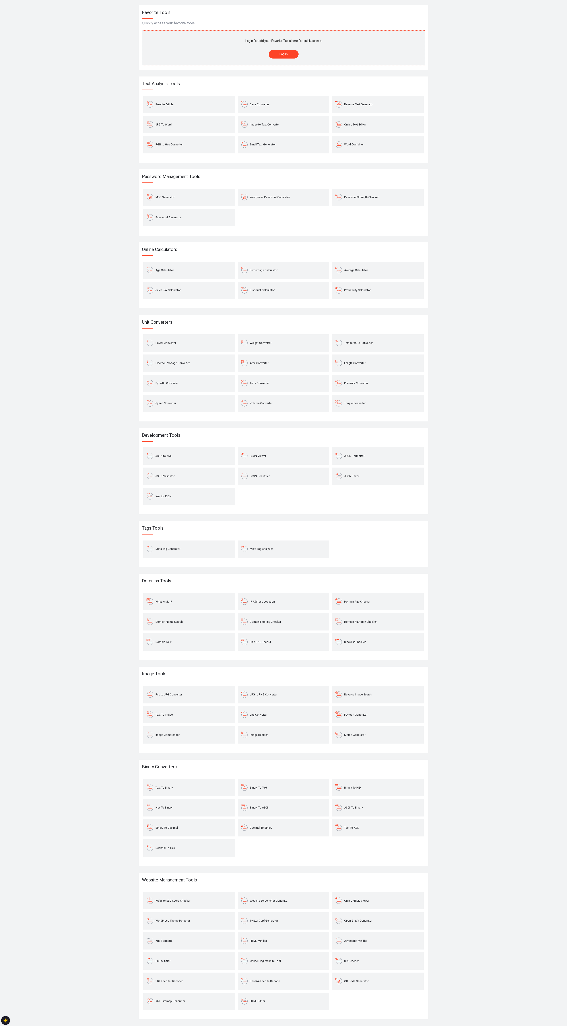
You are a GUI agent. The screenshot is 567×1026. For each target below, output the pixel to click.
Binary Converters (159, 767)
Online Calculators (159, 249)
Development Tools (161, 435)
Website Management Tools (169, 880)
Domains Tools (156, 580)
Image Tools (154, 673)
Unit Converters (157, 322)
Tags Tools (152, 528)
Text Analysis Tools (161, 83)
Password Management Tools (171, 176)
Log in (284, 54)
